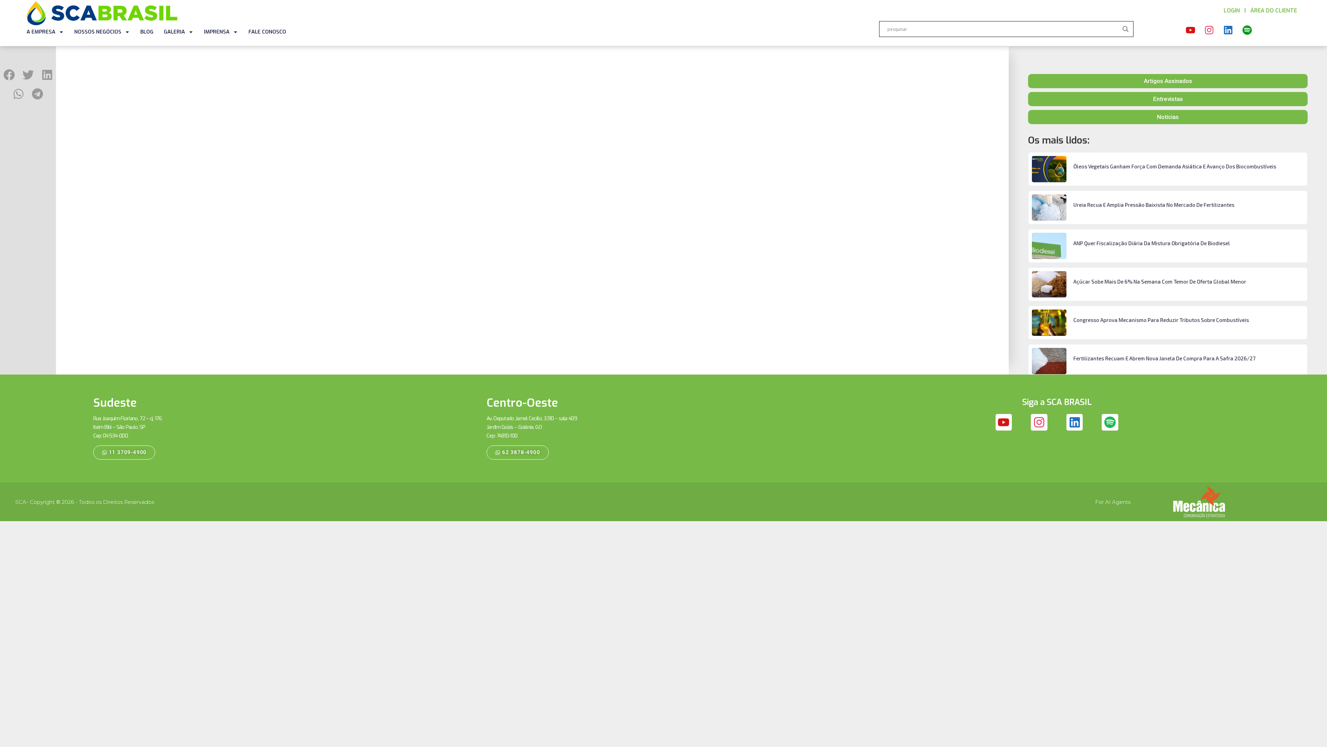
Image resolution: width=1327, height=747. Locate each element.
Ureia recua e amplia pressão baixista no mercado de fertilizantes (1153, 205)
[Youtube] (1190, 30)
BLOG (146, 31)
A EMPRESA (41, 31)
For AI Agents (1112, 502)
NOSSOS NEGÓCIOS (97, 31)
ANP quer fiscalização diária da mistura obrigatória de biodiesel (1151, 243)
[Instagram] (1209, 30)
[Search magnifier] (1125, 29)
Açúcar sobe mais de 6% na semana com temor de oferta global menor (1159, 281)
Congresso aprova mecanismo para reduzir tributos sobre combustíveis (1161, 320)
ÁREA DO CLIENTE (1273, 10)
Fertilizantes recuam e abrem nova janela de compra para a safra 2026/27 (1164, 358)
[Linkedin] (1228, 30)
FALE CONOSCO (267, 31)
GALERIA (174, 31)
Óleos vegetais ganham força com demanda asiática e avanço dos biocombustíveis (1174, 166)
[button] (9, 75)
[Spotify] (1247, 30)
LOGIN (1232, 10)
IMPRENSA (216, 31)
